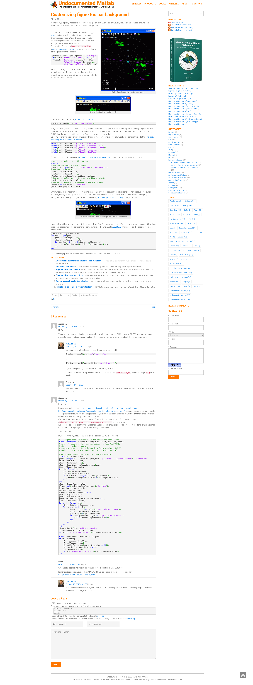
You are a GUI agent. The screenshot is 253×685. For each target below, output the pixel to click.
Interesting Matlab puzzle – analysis (181, 93)
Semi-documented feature (177, 175)
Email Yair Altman (177, 22)
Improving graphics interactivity (179, 91)
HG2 (191, 219)
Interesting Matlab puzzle (177, 96)
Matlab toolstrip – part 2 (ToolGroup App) (183, 121)
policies (100, 616)
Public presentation (175, 172)
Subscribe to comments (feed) (181, 30)
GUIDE (196, 214)
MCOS (191, 241)
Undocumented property (180, 299)
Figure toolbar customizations (70, 275)
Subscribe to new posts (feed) (181, 25)
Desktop (171, 132)
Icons (170, 147)
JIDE (198, 232)
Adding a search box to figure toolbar (72, 281)
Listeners (171, 152)
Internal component (187, 228)
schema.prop (176, 264)
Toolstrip (186, 277)
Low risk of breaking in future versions (184, 165)
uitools (197, 286)
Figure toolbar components (68, 269)
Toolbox (171, 183)
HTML (191, 223)
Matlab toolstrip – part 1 (177, 124)
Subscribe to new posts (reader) (182, 27)
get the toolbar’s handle (83, 119)
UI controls (172, 185)
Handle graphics (174, 142)
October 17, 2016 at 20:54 (69, 564)
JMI (172, 237)
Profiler (173, 255)
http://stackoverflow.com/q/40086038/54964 (77, 574)
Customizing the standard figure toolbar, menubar (78, 260)
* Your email (173, 324)
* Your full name (174, 316)
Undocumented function (176, 193)
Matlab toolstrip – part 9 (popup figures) (182, 101)
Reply (82, 326)
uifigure (186, 282)
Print (55, 299)
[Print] (52, 299)
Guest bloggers (173, 137)
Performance (193, 250)
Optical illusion (177, 250)
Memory (171, 155)
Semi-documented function (177, 177)
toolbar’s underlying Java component (94, 157)
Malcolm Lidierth (177, 241)
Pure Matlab (186, 255)
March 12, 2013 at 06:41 (68, 326)
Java (67, 295)
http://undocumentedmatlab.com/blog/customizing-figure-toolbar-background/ (91, 411)
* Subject (171, 339)
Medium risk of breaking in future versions (185, 167)
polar (53, 35)
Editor (187, 210)
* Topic (171, 332)
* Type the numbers (175, 368)
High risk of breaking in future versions (184, 162)
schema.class (187, 259)
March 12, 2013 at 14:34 (76, 346)
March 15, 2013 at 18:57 (68, 400)
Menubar (186, 246)
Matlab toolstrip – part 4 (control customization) (185, 114)
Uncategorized (173, 188)
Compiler (174, 205)
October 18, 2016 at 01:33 (76, 584)
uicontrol (174, 282)
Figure (54, 295)
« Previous (55, 307)
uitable (186, 286)
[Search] (201, 13)
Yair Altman (71, 343)
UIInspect (175, 286)
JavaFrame (186, 232)
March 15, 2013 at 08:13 (76, 385)
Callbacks (190, 201)
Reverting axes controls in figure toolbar (74, 287)
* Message (172, 347)
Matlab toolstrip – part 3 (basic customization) (185, 119)
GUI (61, 295)
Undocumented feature (89, 295)
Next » (153, 307)
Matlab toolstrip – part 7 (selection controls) (183, 106)
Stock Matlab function (176, 180)
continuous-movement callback (65, 49)
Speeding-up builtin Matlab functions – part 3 (184, 88)
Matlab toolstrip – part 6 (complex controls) (183, 109)
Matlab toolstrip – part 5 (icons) (179, 111)
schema (174, 259)
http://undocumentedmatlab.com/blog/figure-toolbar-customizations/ (108, 408)
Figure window (173, 134)
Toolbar (75, 295)
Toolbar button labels (65, 266)
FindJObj (175, 214)
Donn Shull (175, 210)
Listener (182, 237)
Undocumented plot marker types (179, 98)
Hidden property (173, 145)
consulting (130, 618)
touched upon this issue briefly (110, 197)
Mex (169, 157)
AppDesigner (175, 201)
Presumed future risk (175, 160)
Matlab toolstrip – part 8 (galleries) (180, 104)
